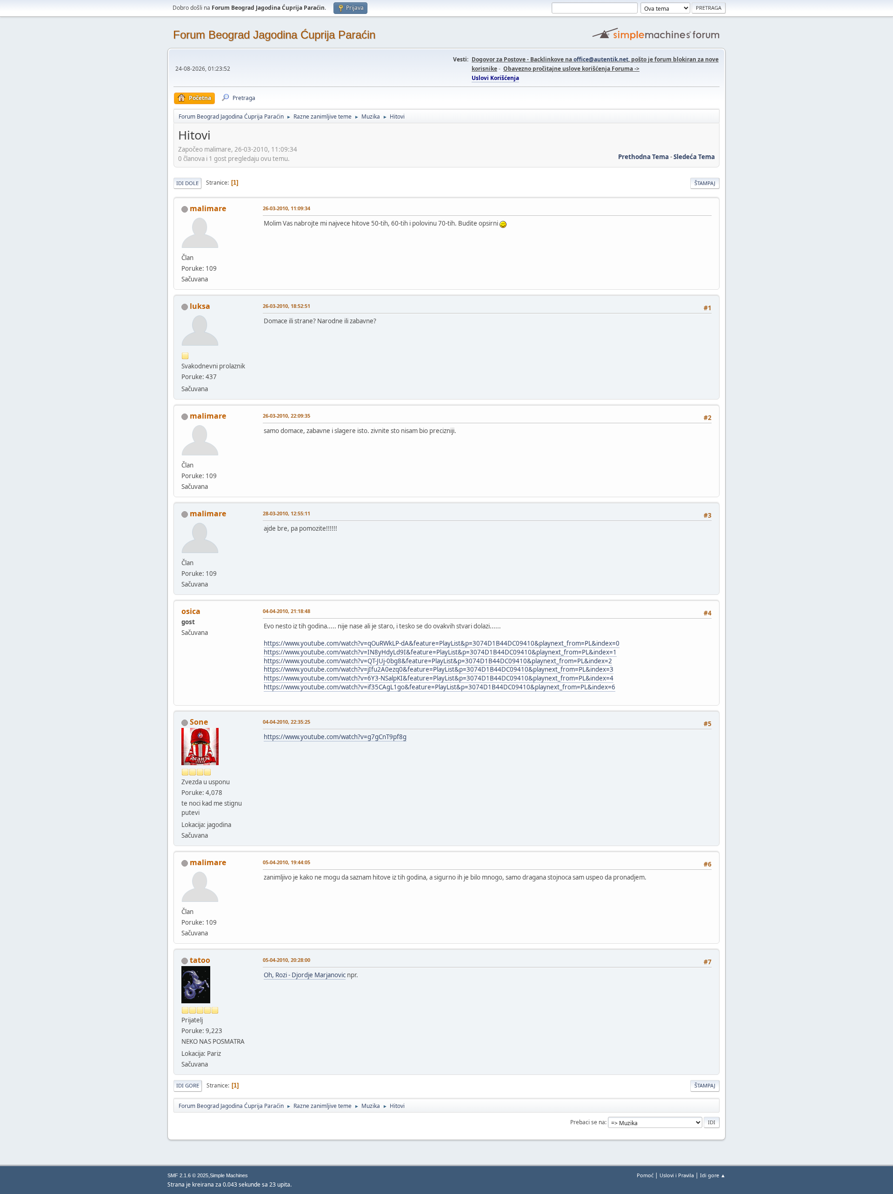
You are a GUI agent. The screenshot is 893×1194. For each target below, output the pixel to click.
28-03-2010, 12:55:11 (286, 513)
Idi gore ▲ (713, 1175)
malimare (208, 208)
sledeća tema (694, 157)
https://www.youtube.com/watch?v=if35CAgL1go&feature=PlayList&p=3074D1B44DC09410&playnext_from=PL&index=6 (439, 687)
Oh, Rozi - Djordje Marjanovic (305, 975)
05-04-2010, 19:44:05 (286, 862)
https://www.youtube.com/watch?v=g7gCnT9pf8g (335, 737)
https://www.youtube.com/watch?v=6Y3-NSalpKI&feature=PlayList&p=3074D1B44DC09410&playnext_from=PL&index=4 (438, 678)
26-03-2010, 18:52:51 (286, 305)
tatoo (200, 960)
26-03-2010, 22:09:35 (286, 415)
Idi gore (187, 1085)
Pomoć (645, 1175)
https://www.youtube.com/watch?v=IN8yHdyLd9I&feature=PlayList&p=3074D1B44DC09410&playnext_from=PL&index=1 (440, 652)
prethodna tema (643, 157)
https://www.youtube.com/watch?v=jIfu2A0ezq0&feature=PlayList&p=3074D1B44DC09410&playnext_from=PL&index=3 (438, 669)
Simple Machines (229, 1175)
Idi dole (187, 183)
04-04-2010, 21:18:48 (286, 610)
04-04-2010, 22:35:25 (286, 721)
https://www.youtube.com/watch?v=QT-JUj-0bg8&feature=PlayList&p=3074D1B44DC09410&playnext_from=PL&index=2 (438, 661)
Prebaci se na (587, 1122)
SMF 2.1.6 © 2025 (187, 1175)
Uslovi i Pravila (677, 1175)
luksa (200, 306)
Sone (199, 722)
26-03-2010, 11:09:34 (286, 208)
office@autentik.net (600, 59)
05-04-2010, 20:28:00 (286, 959)
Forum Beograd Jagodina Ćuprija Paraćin (274, 34)
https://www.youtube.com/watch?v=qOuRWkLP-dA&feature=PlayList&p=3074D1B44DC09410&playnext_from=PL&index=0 (442, 643)
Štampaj (704, 183)
